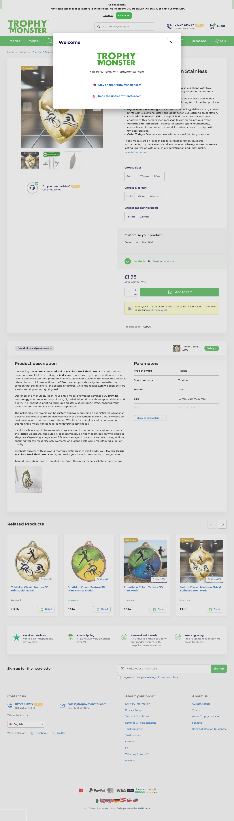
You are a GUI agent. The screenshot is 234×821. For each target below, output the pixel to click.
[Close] (171, 42)
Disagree (108, 15)
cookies (73, 8)
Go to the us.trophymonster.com (119, 96)
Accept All (124, 15)
